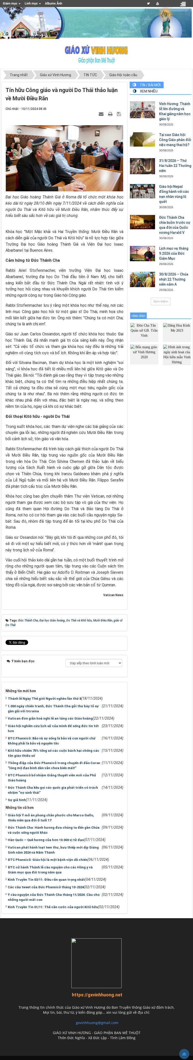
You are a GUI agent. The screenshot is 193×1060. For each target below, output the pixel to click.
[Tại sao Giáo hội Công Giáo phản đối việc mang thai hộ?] (142, 139)
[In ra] (111, 114)
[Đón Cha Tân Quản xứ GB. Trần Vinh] (144, 332)
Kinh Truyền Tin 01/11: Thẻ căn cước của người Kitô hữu (53, 907)
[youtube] (157, 3)
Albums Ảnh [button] (53, 3)
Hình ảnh (138, 316)
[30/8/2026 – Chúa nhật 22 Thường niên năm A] (142, 279)
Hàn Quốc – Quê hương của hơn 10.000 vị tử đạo (46, 840)
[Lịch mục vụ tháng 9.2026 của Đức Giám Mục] (142, 253)
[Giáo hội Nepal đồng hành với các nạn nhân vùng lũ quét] (142, 191)
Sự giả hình (17, 800)
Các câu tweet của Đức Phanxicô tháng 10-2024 (46, 887)
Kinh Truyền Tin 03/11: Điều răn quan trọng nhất (46, 879)
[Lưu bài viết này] (119, 114)
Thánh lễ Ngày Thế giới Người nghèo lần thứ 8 (44, 698)
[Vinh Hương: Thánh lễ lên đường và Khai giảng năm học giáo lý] (142, 109)
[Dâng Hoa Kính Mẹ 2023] (177, 332)
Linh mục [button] (31, 3)
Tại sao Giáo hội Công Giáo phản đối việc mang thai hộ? (175, 140)
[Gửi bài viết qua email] (102, 114)
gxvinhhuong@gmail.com (97, 1022)
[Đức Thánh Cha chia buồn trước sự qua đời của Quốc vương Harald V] (142, 222)
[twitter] (148, 3)
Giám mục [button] (10, 3)
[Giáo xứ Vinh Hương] (96, 54)
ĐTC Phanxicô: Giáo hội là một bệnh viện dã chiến (47, 860)
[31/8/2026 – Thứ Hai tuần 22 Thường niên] (142, 166)
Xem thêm (161, 301)
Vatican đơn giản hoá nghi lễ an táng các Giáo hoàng (50, 718)
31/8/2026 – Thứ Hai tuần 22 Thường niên (175, 166)
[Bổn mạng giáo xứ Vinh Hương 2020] (144, 354)
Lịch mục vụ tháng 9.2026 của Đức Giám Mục (173, 253)
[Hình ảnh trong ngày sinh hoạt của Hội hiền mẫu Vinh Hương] (177, 354)
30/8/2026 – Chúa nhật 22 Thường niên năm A (173, 279)
